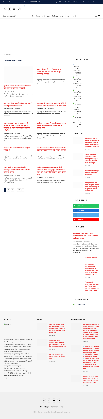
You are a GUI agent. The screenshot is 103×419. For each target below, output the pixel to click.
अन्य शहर (67, 16)
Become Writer (87, 2)
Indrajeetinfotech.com (63, 412)
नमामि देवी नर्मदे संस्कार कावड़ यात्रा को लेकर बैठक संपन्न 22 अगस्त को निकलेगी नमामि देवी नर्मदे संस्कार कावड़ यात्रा (90, 379)
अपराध (5, 91)
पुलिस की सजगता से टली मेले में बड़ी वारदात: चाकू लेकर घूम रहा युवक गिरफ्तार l (17, 87)
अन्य (79, 16)
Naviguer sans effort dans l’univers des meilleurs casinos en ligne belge (85, 235)
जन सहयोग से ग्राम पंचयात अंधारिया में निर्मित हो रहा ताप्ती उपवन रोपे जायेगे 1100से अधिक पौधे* (51, 105)
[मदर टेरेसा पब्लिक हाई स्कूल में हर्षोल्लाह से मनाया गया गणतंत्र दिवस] (78, 173)
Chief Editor (68, 2)
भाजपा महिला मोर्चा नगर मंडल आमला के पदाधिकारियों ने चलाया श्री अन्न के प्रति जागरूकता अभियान (49, 71)
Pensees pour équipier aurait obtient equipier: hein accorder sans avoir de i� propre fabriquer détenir (91, 269)
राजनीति (74, 16)
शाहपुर (48, 16)
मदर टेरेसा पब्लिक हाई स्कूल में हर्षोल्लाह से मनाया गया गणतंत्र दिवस (92, 173)
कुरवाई (61, 16)
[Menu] (99, 16)
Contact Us (96, 2)
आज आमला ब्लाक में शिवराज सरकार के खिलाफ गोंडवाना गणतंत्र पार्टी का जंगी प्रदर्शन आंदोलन (51, 149)
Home (5, 54)
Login (56, 2)
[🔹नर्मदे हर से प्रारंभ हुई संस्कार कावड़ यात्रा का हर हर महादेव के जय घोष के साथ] (76, 348)
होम (32, 16)
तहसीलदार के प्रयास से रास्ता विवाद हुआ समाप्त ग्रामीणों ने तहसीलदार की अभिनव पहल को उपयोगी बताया (51, 125)
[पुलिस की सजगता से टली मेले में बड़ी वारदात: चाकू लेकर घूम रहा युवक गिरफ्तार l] (18, 74)
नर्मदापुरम (37, 16)
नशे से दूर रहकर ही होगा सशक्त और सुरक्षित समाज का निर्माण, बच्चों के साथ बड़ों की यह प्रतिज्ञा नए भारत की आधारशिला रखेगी (92, 187)
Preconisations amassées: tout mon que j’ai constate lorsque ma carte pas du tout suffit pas (92, 286)
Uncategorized (41, 76)
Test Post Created (91, 257)
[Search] (96, 16)
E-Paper (61, 2)
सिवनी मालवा (55, 16)
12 (19, 190)
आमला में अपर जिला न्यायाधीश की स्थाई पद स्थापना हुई (17, 149)
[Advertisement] (51, 36)
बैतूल (62, 407)
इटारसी (43, 16)
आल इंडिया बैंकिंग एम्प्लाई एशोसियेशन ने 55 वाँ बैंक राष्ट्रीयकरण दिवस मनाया (17, 105)
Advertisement (77, 2)
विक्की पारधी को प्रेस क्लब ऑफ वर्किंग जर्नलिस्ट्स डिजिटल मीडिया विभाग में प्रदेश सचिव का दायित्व (17, 169)
